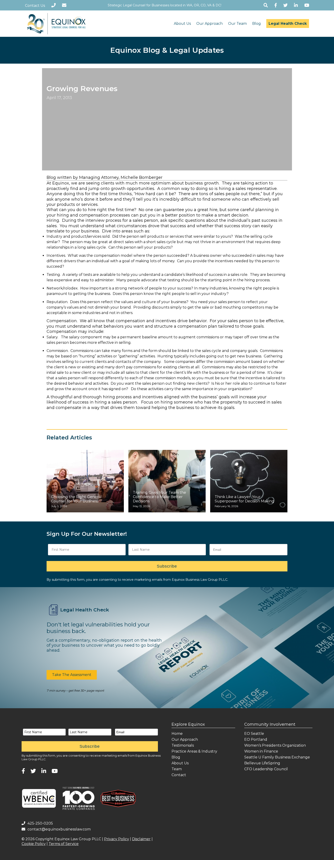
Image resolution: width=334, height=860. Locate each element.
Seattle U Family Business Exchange (277, 757)
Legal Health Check (288, 23)
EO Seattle (254, 733)
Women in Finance (261, 751)
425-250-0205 (40, 823)
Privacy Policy (116, 839)
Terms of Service (64, 844)
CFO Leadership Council (266, 769)
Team (177, 769)
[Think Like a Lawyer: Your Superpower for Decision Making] (248, 481)
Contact (179, 775)
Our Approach (209, 23)
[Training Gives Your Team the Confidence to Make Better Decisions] (167, 481)
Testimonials (183, 745)
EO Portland (255, 739)
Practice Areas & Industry (194, 751)
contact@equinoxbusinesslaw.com (59, 829)
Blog (256, 23)
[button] (72, 675)
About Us (182, 23)
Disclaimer (141, 839)
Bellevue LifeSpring (262, 763)
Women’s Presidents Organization (275, 745)
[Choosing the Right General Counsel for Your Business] (85, 481)
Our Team (237, 23)
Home (177, 733)
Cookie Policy (34, 844)
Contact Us (35, 5)
